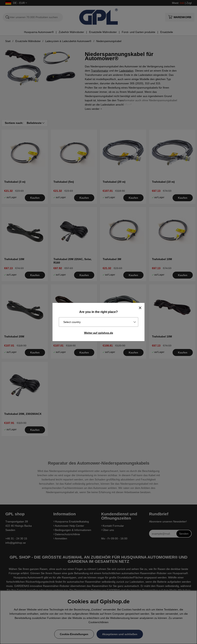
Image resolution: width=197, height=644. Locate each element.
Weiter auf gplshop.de (98, 332)
